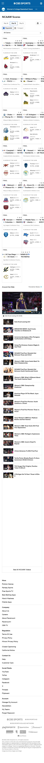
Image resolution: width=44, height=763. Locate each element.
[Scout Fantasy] (33, 732)
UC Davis (10, 257)
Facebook (5, 683)
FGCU (9, 81)
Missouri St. (9, 187)
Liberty (30, 222)
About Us (5, 611)
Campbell (10, 150)
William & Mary (31, 79)
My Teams (6, 709)
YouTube (5, 672)
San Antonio (34, 134)
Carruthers (13, 55)
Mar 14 (6, 23)
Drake (9, 114)
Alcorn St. (30, 185)
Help (4, 659)
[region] (22, 303)
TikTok (4, 675)
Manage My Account (9, 702)
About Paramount (8, 618)
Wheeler (32, 170)
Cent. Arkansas (11, 79)
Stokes (12, 205)
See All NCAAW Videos (22, 570)
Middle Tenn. (30, 220)
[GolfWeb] (22, 736)
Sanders (32, 197)
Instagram (5, 679)
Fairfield (30, 45)
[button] (2, 3)
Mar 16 (21, 23)
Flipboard (5, 693)
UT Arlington (31, 114)
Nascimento (33, 91)
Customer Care (7, 663)
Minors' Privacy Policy (10, 641)
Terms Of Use (7, 634)
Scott (31, 233)
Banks (12, 197)
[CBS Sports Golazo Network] (22, 723)
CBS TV (5, 625)
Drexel (29, 81)
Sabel (11, 274)
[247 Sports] (8, 727)
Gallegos (12, 267)
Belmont (10, 185)
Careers (5, 615)
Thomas (32, 163)
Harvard (9, 220)
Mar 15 (14, 23)
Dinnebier (13, 127)
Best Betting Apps (9, 595)
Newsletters (6, 706)
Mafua (12, 92)
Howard (30, 150)
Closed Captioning (9, 647)
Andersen (33, 55)
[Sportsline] (23, 727)
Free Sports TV (7, 591)
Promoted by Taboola (34, 287)
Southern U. (29, 187)
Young (12, 136)
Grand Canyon (30, 117)
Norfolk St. (29, 153)
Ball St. (8, 45)
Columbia (8, 222)
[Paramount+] (36, 727)
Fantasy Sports (7, 588)
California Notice (8, 650)
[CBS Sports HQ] (31, 719)
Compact (20, 28)
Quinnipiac (29, 43)
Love (31, 127)
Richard (12, 62)
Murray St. (9, 117)
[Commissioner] (11, 731)
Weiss (12, 233)
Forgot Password (8, 713)
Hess (31, 239)
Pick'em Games (7, 584)
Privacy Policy (7, 638)
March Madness (8, 598)
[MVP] (23, 731)
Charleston (9, 153)
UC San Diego (10, 254)
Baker (31, 100)
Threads (5, 690)
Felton (12, 163)
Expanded (8, 28)
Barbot (12, 171)
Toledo (8, 43)
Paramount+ (6, 622)
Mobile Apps (7, 602)
